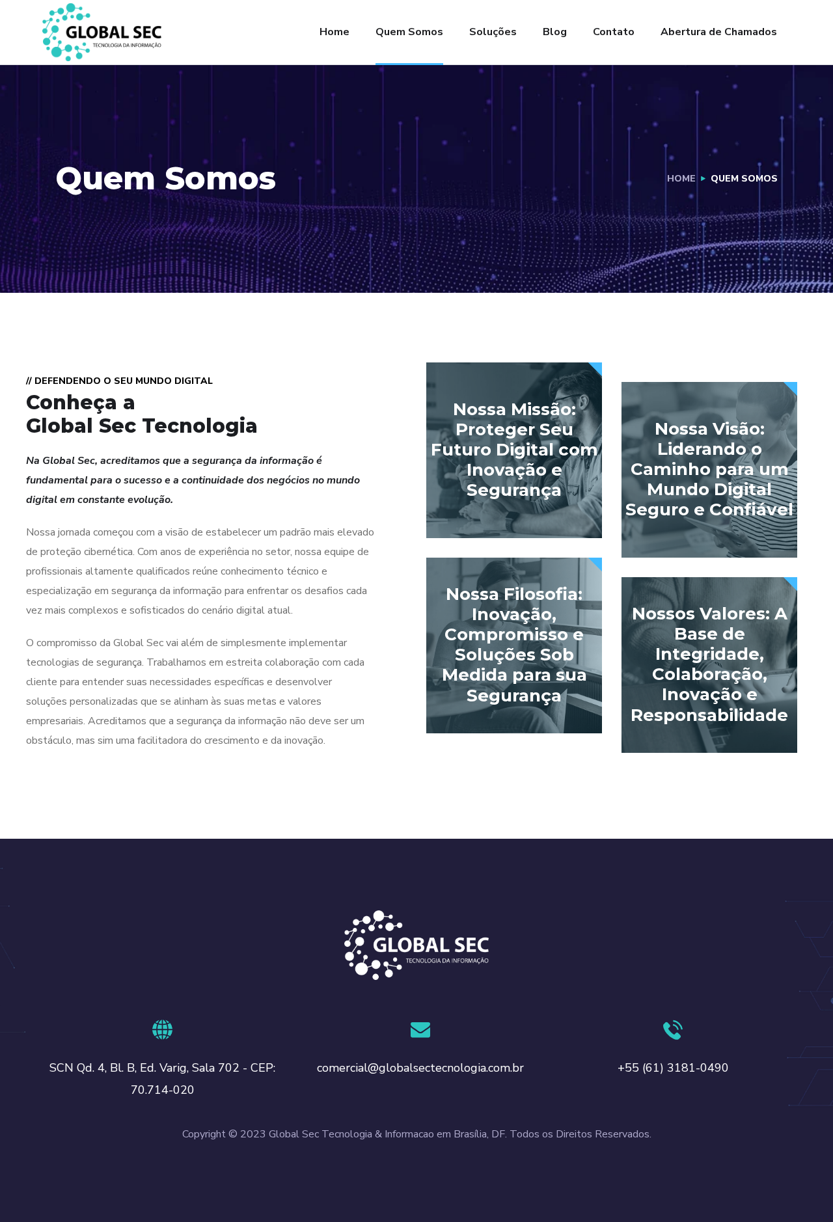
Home (334, 32)
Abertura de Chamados (719, 32)
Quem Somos (409, 32)
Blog (555, 32)
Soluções (493, 32)
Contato (614, 32)
